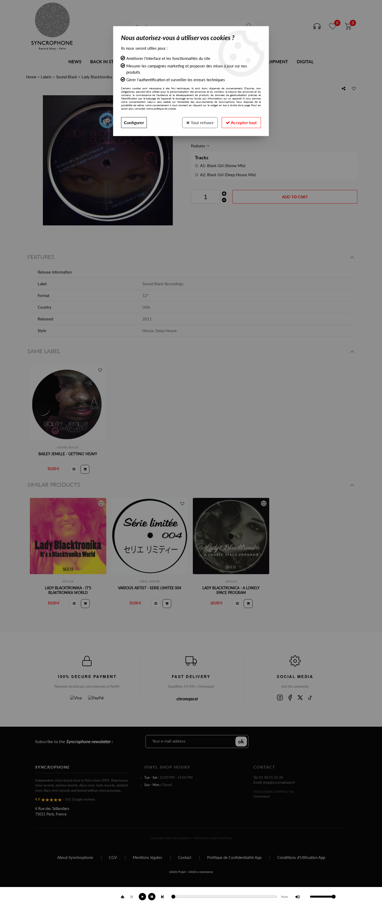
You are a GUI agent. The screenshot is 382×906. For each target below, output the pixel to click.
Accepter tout (243, 122)
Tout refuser (202, 122)
